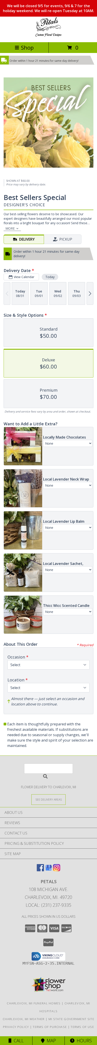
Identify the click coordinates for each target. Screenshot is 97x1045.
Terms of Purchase (50, 1027)
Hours (83, 1041)
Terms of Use (82, 1027)
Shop (27, 47)
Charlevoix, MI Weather (24, 1019)
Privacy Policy (16, 1027)
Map (50, 1041)
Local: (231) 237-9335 (48, 905)
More (10, 228)
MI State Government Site (71, 1019)
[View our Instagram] (56, 869)
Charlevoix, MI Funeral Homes (33, 1003)
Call (18, 1041)
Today (50, 277)
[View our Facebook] (40, 869)
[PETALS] (48, 35)
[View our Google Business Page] (48, 869)
